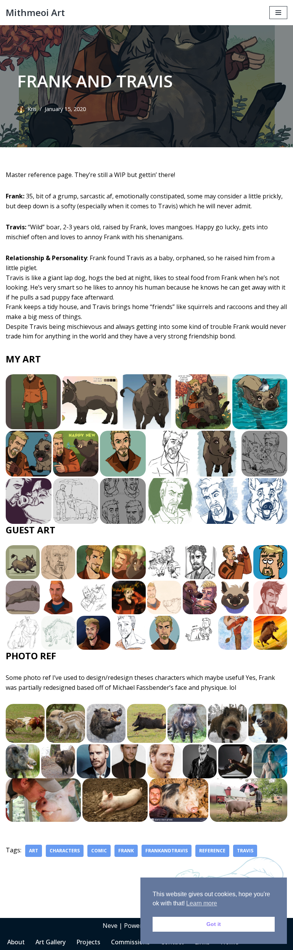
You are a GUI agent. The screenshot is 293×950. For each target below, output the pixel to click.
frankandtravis (166, 850)
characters (65, 850)
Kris (32, 109)
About (16, 942)
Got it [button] (213, 924)
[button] (33, 401)
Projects (88, 942)
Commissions (130, 942)
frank (126, 850)
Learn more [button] (201, 903)
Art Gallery (50, 942)
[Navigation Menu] (278, 12)
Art (33, 850)
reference (212, 850)
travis (245, 850)
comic (99, 850)
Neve (110, 925)
